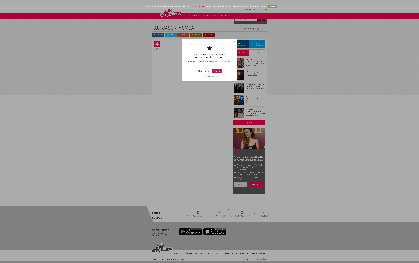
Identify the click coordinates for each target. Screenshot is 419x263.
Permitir (217, 71)
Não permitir (204, 71)
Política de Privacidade (197, 6)
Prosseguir (272, 6)
